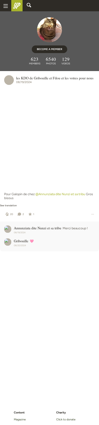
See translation (8, 205)
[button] (9, 214)
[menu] (5, 5)
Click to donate (66, 419)
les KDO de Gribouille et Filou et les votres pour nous (54, 77)
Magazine (20, 419)
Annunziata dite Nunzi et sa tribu (37, 227)
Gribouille (21, 240)
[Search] (29, 6)
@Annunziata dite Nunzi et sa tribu (60, 194)
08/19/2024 (24, 82)
